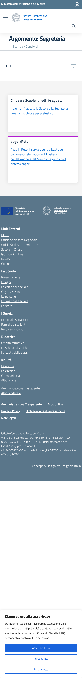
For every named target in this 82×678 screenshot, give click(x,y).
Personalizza (41, 659)
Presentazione (10, 277)
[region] (41, 644)
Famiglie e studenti (13, 324)
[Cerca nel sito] (74, 26)
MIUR (5, 235)
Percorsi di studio (12, 329)
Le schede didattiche (14, 347)
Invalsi (5, 259)
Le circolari (8, 370)
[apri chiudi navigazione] (5, 17)
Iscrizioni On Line (12, 254)
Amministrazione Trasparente (20, 388)
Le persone (8, 296)
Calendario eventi (12, 375)
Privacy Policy (10, 411)
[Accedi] (77, 4)
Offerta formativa (12, 342)
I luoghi (6, 282)
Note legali (8, 417)
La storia (7, 305)
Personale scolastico (14, 319)
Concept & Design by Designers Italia (56, 465)
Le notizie (7, 366)
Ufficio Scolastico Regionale (19, 239)
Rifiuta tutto (41, 669)
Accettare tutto (41, 648)
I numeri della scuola (14, 301)
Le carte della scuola (14, 286)
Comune (6, 263)
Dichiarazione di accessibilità (45, 411)
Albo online (8, 380)
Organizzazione (11, 291)
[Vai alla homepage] (16, 17)
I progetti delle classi (14, 352)
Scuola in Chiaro (11, 249)
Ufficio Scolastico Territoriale (19, 244)
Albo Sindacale (11, 393)
